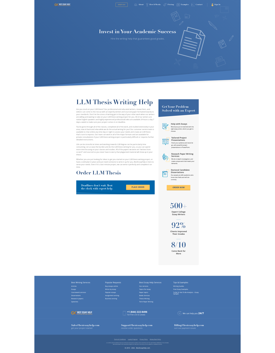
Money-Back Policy (155, 339)
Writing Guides (178, 286)
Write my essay (110, 289)
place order (137, 187)
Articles (74, 286)
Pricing (171, 4)
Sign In (217, 4)
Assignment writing (112, 295)
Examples (185, 4)
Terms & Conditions (120, 339)
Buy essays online (111, 286)
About (141, 4)
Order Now (121, 5)
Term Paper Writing (146, 301)
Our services (143, 286)
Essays (73, 289)
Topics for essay (145, 289)
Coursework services (78, 292)
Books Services (144, 295)
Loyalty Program (133, 339)
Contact (199, 4)
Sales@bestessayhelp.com (85, 325)
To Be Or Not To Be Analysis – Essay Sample (186, 293)
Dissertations (76, 295)
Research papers (77, 298)
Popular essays (110, 292)
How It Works (155, 4)
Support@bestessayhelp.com (136, 325)
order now (179, 187)
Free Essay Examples (180, 289)
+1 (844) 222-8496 (137, 311)
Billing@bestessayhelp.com (189, 325)
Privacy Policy (144, 339)
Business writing (111, 298)
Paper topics (143, 292)
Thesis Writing (144, 298)
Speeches (74, 301)
